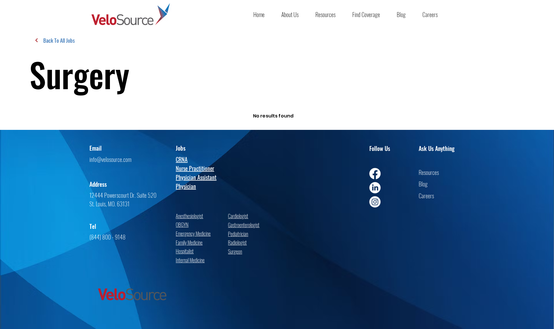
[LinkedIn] (375, 187)
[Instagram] (375, 202)
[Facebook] (375, 173)
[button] (294, 14)
